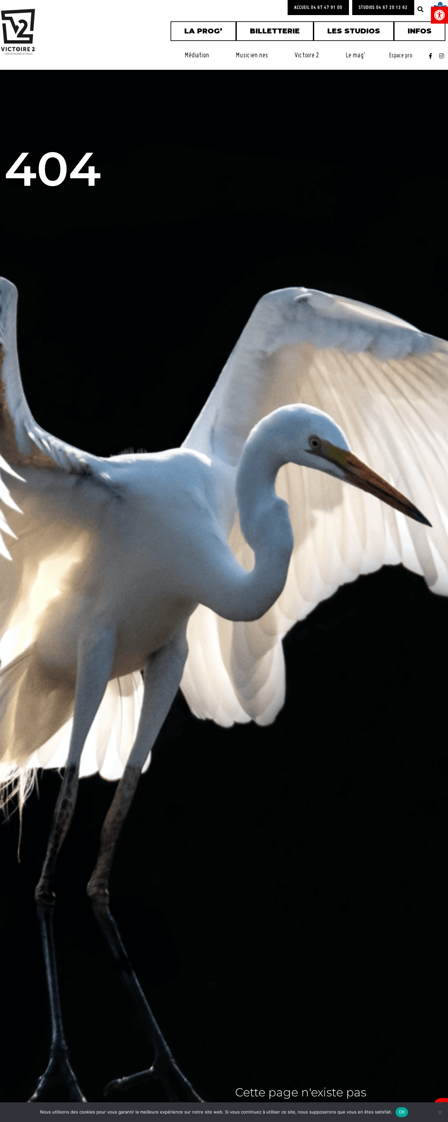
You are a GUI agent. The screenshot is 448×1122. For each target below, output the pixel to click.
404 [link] (52, 169)
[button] (420, 9)
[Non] (440, 1112)
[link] (439, 15)
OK (402, 1111)
